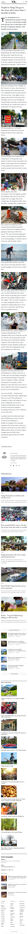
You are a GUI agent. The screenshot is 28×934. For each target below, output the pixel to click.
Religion (2, 910)
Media (11, 922)
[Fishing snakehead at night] (9, 758)
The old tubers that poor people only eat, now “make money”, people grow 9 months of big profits (13, 799)
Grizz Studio (22, 925)
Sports (2, 926)
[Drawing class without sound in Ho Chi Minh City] (9, 808)
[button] (3, 2)
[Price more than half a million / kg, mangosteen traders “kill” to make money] (9, 707)
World (21, 923)
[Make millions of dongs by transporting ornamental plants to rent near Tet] (9, 840)
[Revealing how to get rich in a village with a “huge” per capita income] (9, 725)
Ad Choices (12, 917)
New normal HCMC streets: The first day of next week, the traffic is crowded (14, 526)
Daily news (12, 926)
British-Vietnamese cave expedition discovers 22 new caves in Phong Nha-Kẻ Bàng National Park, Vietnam (17, 643)
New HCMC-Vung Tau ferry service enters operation (13, 587)
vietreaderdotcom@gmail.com (8, 866)
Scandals (3, 918)
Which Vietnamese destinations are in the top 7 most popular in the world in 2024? (17, 877)
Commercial (22, 905)
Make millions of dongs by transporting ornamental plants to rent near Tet (12, 848)
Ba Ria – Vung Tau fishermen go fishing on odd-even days (12, 616)
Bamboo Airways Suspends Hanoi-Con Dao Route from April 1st (16, 658)
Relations (12, 924)
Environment (3, 908)
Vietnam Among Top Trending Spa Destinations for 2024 (16, 666)
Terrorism (3, 914)
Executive (3, 920)
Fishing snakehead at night (7, 766)
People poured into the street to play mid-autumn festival (13, 556)
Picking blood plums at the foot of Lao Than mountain (13, 750)
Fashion (2, 912)
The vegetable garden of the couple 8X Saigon (11, 832)
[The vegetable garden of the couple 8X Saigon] (9, 824)
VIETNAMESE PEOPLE (6, 446)
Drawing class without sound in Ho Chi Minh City (12, 816)
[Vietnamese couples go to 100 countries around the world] (9, 690)
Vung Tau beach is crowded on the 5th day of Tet (12, 496)
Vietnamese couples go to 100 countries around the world (12, 699)
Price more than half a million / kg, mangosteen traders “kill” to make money (13, 716)
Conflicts (2, 916)
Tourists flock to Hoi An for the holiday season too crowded (12, 782)
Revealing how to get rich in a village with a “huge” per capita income (13, 733)
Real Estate (22, 903)
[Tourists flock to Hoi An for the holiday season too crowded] (9, 774)
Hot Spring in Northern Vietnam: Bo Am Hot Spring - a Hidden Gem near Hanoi (17, 634)
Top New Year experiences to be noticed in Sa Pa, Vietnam (17, 885)
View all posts (13, 462)
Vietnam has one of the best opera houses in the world (17, 893)
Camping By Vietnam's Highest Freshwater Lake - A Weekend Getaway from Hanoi (17, 651)
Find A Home (22, 907)
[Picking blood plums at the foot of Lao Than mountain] (9, 742)
